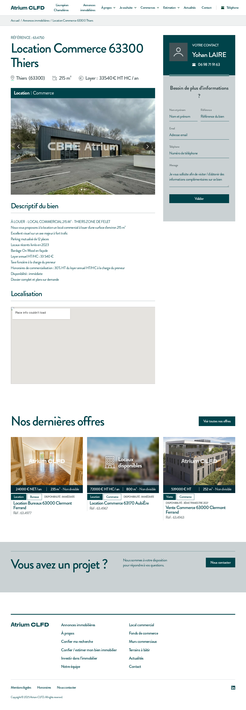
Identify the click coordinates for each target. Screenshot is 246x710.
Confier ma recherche (77, 641)
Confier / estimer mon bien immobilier (89, 650)
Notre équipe (70, 666)
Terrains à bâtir (139, 650)
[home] (27, 8)
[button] (107, 7)
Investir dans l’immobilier (79, 658)
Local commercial (141, 625)
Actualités (189, 7)
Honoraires (44, 688)
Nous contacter (220, 562)
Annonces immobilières (87, 8)
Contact (206, 7)
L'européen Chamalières (61, 8)
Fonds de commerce (143, 633)
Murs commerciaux (143, 641)
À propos (67, 633)
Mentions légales (21, 688)
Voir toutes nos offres (217, 421)
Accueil (15, 20)
